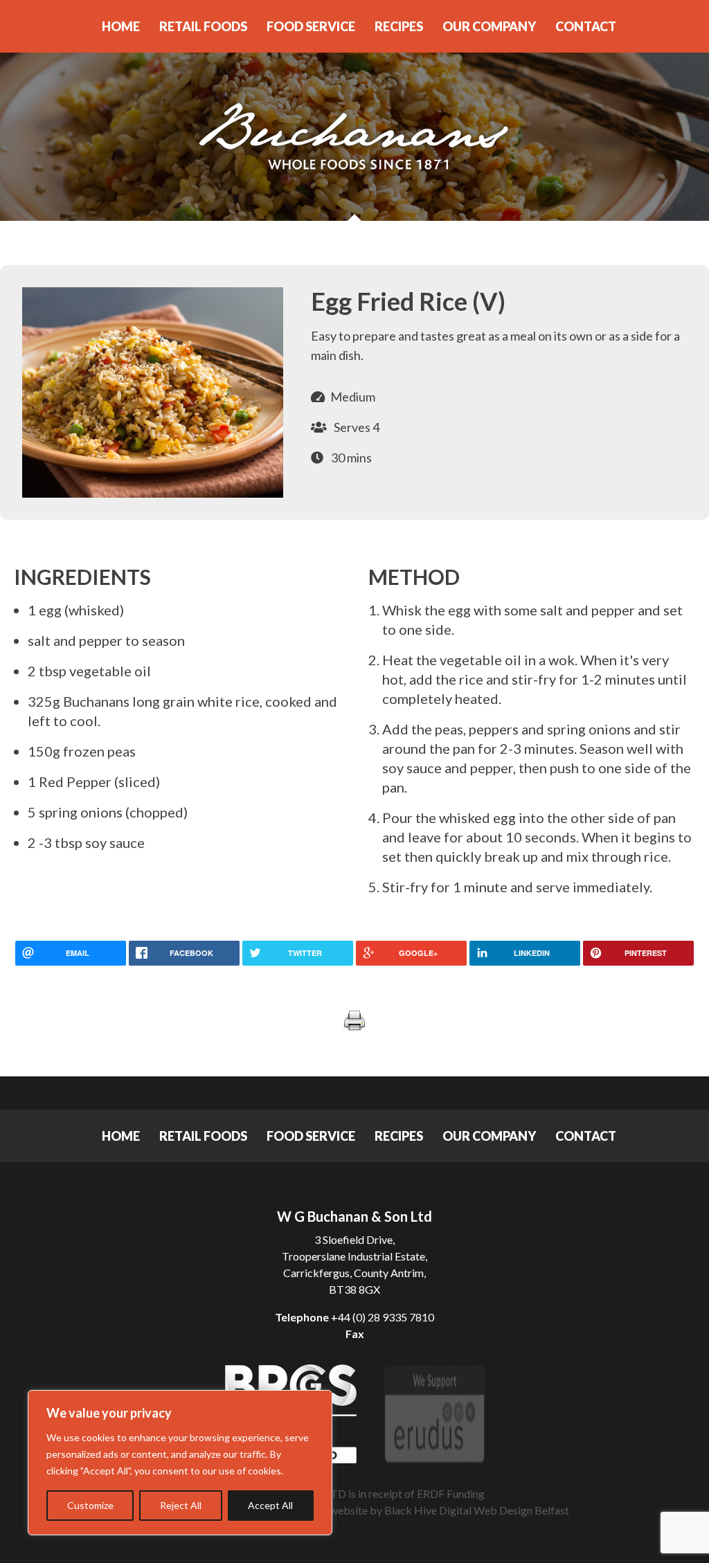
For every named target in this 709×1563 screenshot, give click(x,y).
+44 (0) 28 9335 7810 (382, 1316)
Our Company (489, 26)
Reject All (180, 1505)
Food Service (311, 26)
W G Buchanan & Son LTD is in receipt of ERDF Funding (354, 1493)
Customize (90, 1505)
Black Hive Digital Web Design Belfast (476, 1510)
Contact (585, 26)
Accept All (270, 1505)
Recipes (399, 26)
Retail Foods (203, 26)
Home (121, 26)
